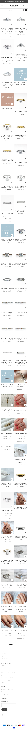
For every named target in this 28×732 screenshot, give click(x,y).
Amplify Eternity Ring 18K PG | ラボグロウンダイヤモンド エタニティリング (21, 312)
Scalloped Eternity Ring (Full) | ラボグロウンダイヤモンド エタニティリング (20, 509)
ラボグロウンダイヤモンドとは (8, 656)
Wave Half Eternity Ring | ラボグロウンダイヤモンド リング (7, 447)
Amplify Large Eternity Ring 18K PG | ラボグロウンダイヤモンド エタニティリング (20, 338)
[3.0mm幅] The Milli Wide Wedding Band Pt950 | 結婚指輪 (21, 538)
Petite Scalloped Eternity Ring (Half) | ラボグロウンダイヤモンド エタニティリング (7, 608)
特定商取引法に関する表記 (7, 689)
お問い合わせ (4, 682)
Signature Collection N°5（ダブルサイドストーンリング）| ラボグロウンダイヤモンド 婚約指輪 (7, 85)
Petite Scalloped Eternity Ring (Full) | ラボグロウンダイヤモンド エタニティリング (21, 608)
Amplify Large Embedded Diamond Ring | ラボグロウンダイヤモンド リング (7, 435)
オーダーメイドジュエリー (7, 675)
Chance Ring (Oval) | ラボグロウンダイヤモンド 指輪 (21, 585)
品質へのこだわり (5, 658)
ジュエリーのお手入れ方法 (7, 677)
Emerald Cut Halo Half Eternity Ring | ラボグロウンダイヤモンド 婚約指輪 (7, 512)
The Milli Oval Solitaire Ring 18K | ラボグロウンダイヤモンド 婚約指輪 (7, 562)
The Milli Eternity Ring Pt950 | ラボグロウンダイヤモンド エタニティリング (7, 215)
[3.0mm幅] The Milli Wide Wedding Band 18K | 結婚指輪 (21, 484)
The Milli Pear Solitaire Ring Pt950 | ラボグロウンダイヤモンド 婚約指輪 (7, 188)
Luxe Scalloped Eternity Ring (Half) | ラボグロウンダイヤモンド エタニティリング (7, 632)
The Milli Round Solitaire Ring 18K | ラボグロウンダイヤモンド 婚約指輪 (21, 113)
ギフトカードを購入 (5, 680)
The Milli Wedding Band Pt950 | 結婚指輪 (20, 211)
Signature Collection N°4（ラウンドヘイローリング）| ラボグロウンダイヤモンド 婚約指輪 (21, 56)
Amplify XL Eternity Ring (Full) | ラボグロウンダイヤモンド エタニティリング (20, 411)
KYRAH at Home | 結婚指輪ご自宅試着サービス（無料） (7, 240)
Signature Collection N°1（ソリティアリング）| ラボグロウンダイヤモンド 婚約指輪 (7, 30)
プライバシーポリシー (6, 694)
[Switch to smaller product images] (26, 10)
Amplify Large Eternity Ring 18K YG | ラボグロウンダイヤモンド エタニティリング (7, 338)
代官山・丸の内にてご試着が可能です (18, 1)
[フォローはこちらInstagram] (2, 715)
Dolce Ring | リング (21, 384)
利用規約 (3, 692)
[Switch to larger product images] (23, 10)
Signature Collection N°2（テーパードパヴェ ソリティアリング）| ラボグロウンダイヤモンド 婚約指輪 (21, 30)
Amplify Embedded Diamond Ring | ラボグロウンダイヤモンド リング (7, 362)
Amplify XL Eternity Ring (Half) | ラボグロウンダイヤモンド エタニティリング (21, 435)
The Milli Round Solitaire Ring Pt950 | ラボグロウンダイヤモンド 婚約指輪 (21, 164)
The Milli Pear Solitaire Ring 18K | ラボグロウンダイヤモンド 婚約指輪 (7, 137)
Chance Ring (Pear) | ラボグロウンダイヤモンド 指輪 (7, 585)
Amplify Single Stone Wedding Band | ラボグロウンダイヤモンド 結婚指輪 (21, 362)
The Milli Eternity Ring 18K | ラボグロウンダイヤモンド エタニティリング (7, 161)
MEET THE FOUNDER (6, 663)
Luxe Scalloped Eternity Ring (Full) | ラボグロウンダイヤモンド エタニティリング (21, 632)
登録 (4, 709)
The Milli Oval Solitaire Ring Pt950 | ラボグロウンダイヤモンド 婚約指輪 (21, 188)
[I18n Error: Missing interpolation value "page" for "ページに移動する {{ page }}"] (17, 643)
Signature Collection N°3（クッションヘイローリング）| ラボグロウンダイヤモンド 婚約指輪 (7, 59)
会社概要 (3, 665)
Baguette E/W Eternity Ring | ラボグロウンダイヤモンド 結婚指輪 (7, 485)
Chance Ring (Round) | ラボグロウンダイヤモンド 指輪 (21, 561)
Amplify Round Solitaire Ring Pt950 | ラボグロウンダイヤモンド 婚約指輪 (21, 241)
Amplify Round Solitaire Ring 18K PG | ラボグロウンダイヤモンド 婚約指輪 (20, 265)
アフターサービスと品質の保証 (8, 673)
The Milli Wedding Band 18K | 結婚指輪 (20, 136)
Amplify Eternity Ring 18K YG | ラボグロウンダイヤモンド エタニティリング (7, 312)
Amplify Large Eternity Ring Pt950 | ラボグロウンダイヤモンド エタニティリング (21, 289)
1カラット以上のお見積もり (7, 108)
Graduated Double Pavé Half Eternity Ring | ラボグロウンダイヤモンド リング (21, 461)
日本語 (13, 719)
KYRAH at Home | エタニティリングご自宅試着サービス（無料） (7, 385)
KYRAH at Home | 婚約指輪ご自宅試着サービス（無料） (20, 83)
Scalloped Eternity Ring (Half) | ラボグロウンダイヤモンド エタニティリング (7, 538)
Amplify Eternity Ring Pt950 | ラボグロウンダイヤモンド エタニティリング (7, 289)
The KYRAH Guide (5, 661)
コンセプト (3, 653)
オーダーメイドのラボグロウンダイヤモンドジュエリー (7, 410)
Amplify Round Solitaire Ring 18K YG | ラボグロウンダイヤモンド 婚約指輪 (7, 265)
